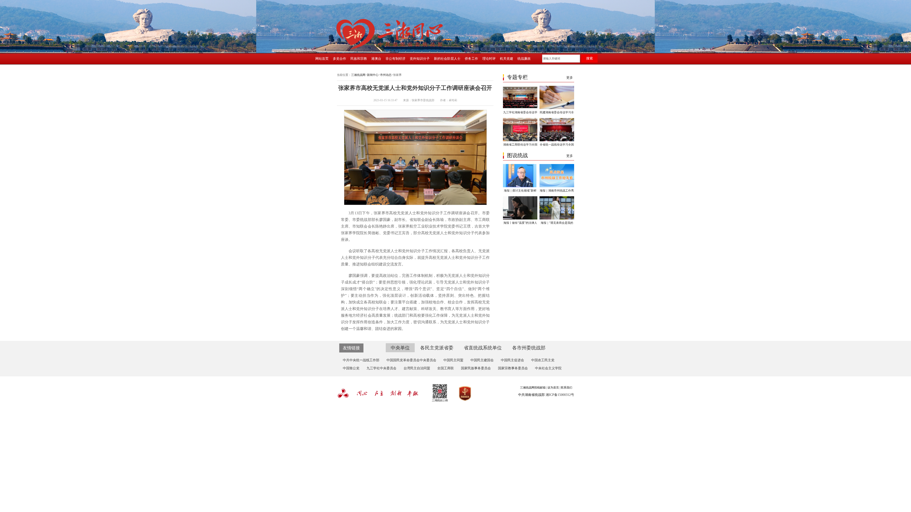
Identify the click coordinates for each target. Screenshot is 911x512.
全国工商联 (445, 368)
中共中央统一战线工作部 (361, 360)
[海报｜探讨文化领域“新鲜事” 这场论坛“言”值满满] (520, 186)
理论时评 (489, 58)
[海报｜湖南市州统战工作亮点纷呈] (556, 186)
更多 (569, 77)
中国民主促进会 (512, 360)
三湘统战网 (358, 75)
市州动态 (385, 75)
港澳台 (376, 58)
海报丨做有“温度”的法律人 (520, 222)
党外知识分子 (420, 58)
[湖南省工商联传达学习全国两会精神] (520, 140)
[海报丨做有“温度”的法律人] (520, 218)
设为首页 (553, 387)
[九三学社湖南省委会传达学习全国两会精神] (520, 108)
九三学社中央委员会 (381, 368)
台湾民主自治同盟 (417, 368)
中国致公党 (351, 368)
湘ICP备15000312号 (560, 395)
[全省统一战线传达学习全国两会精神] (556, 140)
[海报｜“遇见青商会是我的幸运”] (556, 218)
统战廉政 (524, 58)
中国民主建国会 (482, 360)
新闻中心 (372, 75)
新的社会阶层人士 (447, 58)
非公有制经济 (395, 58)
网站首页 (322, 58)
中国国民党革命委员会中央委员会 (411, 360)
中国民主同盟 (453, 360)
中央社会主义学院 (548, 368)
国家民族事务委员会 (476, 368)
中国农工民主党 (542, 360)
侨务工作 (471, 58)
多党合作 (339, 58)
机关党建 (506, 58)
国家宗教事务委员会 (513, 368)
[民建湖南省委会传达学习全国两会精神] (556, 108)
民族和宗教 (358, 58)
